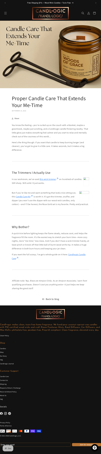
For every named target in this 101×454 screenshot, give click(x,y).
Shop (2, 352)
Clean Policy (4, 336)
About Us (3, 395)
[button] (5, 13)
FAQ (1, 360)
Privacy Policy (5, 423)
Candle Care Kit (23, 196)
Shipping (3, 384)
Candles (3, 348)
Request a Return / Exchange (10, 388)
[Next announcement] (96, 3)
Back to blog (52, 299)
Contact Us (4, 380)
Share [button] (16, 118)
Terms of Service (6, 426)
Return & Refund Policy (8, 392)
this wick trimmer (48, 179)
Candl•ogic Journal (7, 364)
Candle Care (4, 376)
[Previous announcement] (5, 3)
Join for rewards (86, 445)
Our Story (3, 356)
